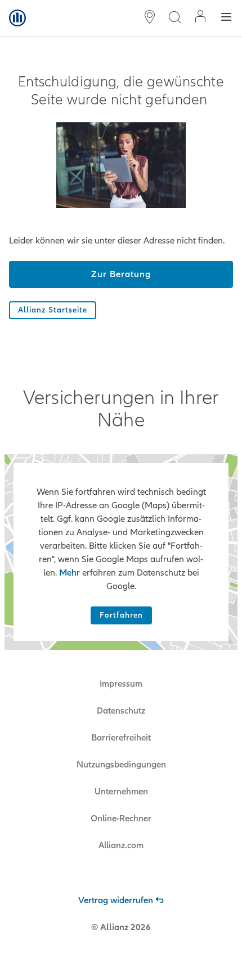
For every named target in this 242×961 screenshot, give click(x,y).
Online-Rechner (121, 818)
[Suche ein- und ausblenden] (174, 18)
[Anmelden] (200, 18)
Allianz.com (121, 845)
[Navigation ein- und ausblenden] (226, 18)
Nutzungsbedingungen (121, 764)
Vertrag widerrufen (115, 900)
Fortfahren (121, 615)
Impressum (121, 683)
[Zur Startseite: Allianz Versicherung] (17, 18)
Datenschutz (121, 710)
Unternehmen (121, 791)
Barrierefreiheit (121, 737)
